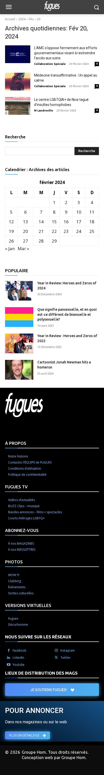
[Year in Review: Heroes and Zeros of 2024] (19, 291)
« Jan (10, 248)
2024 (21, 19)
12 (11, 222)
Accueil (10, 19)
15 (54, 222)
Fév (31, 19)
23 (66, 231)
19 (11, 231)
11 (91, 212)
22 (54, 231)
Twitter (65, 657)
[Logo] (52, 6)
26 (11, 241)
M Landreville (43, 110)
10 (78, 212)
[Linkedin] (8, 657)
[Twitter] (56, 657)
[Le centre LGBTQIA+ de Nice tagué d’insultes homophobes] (17, 106)
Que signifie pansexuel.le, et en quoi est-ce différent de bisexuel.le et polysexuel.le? (67, 314)
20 (38, 19)
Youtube (18, 664)
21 (41, 231)
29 (54, 241)
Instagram (67, 650)
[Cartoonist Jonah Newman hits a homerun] (19, 370)
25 (91, 231)
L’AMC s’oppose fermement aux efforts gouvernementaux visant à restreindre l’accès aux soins (65, 53)
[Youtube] (8, 664)
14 (41, 222)
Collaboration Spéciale (50, 63)
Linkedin (18, 657)
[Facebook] (8, 650)
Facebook (19, 650)
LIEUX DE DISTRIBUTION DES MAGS (41, 673)
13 (25, 222)
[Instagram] (56, 650)
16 (66, 222)
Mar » (23, 248)
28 (41, 241)
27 (25, 241)
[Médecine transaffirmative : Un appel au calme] (17, 81)
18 (91, 222)
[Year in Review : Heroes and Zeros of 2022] (19, 343)
